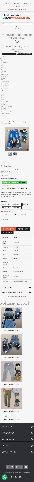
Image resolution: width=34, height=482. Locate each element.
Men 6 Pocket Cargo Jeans (11, 411)
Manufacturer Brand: (6, 178)
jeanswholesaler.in (17, 472)
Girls (2, 97)
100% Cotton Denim (5, 113)
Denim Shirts (4, 73)
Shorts (2, 69)
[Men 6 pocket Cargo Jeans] (11, 318)
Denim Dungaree (5, 85)
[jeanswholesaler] (17, 16)
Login (18, 6)
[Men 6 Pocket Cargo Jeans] (11, 398)
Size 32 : (25, 204)
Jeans (2, 64)
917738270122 (22, 182)
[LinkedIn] (22, 215)
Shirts (2, 96)
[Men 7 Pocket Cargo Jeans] (11, 372)
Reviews (7, 232)
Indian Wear (4, 88)
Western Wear (4, 80)
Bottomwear (4, 62)
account (8, 3)
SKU (2, 175)
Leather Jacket (4, 76)
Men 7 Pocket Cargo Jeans (11, 384)
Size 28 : (4, 204)
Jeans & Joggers (5, 81)
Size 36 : (15, 207)
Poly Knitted (4, 108)
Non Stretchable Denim (7, 112)
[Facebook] (7, 215)
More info (23, 229)
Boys (2, 92)
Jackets (3, 87)
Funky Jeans (4, 67)
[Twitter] (15, 215)
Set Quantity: (4, 201)
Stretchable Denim (6, 104)
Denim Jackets (4, 74)
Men (9, 122)
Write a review (4, 173)
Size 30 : (15, 204)
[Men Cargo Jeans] (10, 154)
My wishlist (17, 3)
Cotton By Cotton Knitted (6, 106)
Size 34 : (4, 207)
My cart (27, 3)
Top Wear (3, 71)
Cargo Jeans (4, 66)
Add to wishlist (6, 212)
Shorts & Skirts (4, 83)
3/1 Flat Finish (4, 110)
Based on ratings (5, 171)
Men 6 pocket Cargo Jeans (11, 330)
